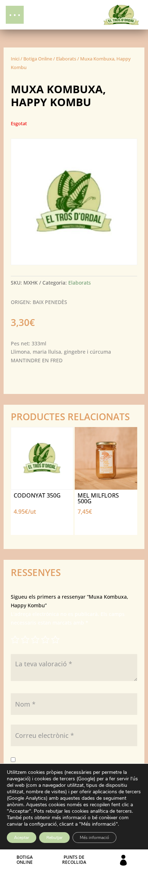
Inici (15, 58)
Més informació (94, 837)
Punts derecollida (74, 859)
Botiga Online (37, 58)
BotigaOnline (25, 859)
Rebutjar (54, 837)
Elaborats (66, 58)
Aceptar (21, 837)
